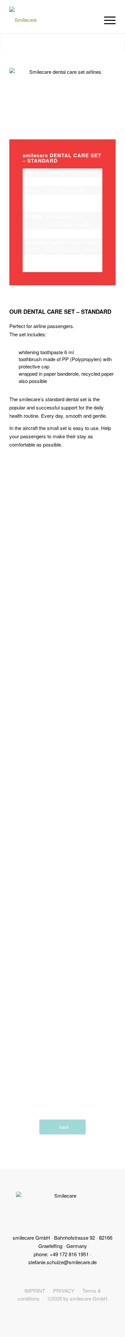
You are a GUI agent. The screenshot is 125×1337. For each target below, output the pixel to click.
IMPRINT (34, 1290)
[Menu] (106, 20)
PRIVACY (63, 1290)
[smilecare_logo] (51, 20)
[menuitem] (106, 20)
